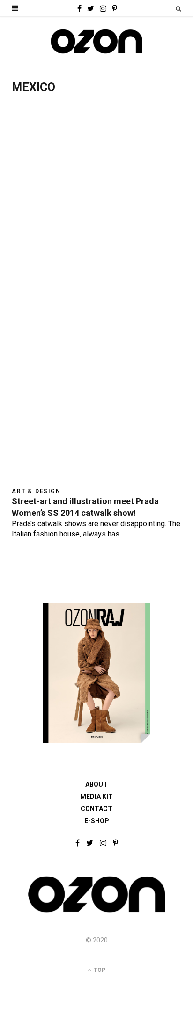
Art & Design (36, 491)
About (96, 784)
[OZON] (96, 911)
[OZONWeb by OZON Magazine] (96, 41)
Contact (96, 808)
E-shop (96, 821)
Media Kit (96, 796)
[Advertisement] (96, 205)
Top (98, 970)
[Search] (178, 8)
